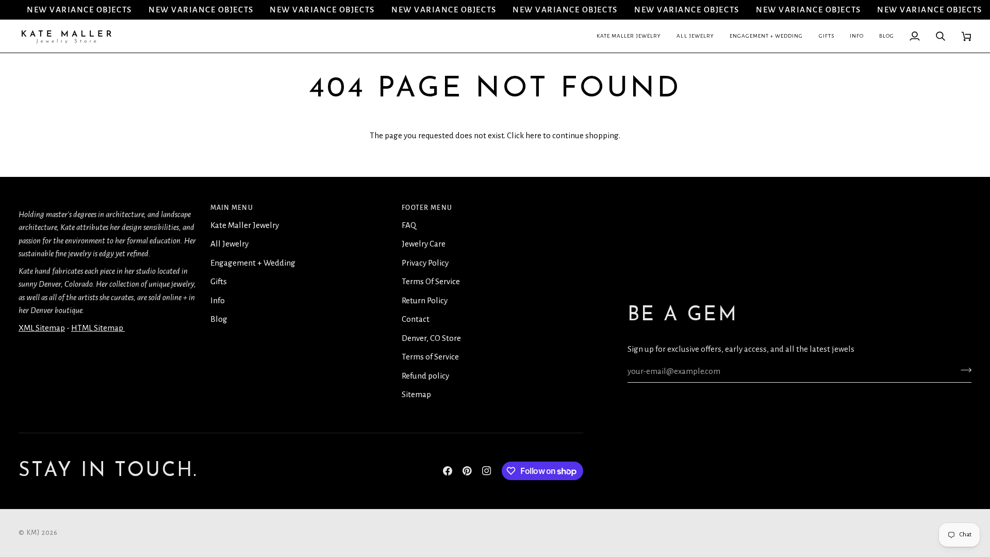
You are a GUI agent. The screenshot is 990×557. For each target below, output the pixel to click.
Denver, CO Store (431, 338)
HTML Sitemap (98, 327)
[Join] (962, 370)
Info (217, 300)
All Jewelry (229, 243)
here (533, 135)
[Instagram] (486, 471)
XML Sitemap (42, 327)
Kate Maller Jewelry (244, 225)
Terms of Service (430, 356)
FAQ (409, 225)
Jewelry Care (424, 243)
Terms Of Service (431, 281)
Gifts (218, 281)
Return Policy (425, 300)
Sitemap (416, 394)
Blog (218, 319)
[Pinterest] (467, 471)
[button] (629, 36)
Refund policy (425, 375)
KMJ (33, 532)
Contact (416, 319)
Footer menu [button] (427, 207)
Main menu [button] (231, 207)
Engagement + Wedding (252, 262)
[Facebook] (447, 471)
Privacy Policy (425, 262)
